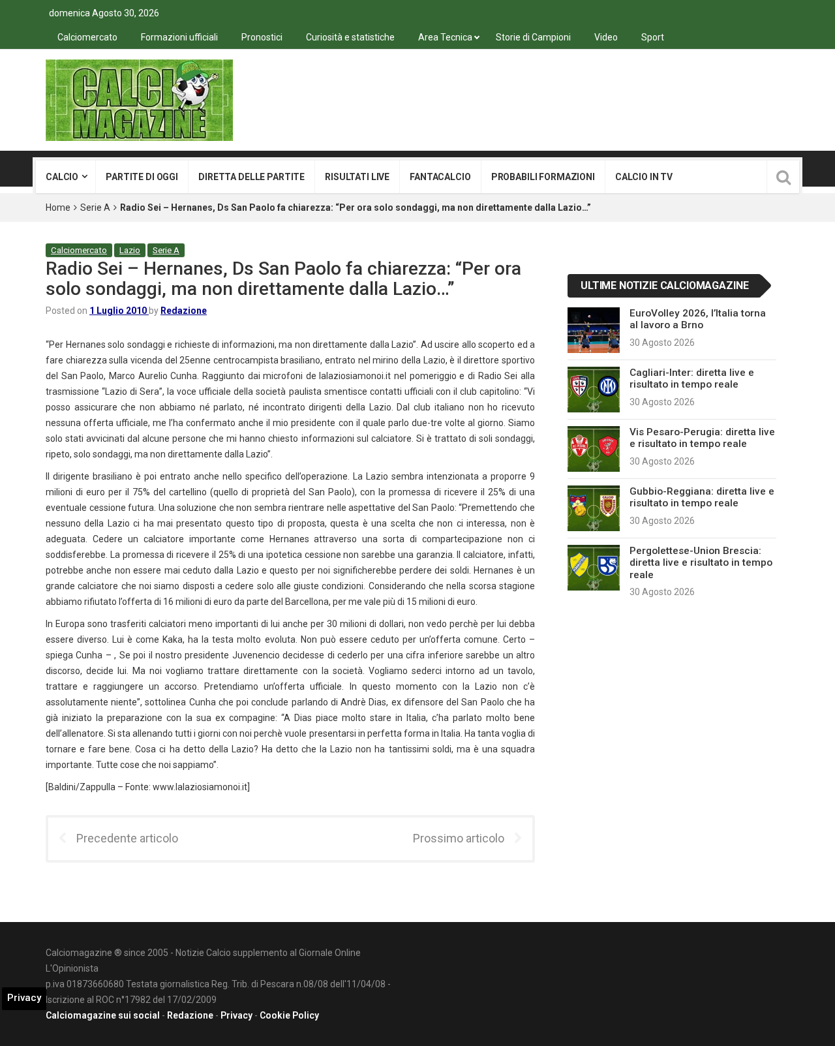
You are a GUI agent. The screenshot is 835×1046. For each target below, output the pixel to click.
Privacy (236, 1015)
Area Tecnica (445, 37)
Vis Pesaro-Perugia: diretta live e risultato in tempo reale (702, 438)
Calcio (62, 177)
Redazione (183, 310)
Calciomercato (87, 37)
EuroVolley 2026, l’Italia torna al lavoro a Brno (698, 319)
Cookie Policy (289, 1015)
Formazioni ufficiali (179, 37)
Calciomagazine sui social (103, 1015)
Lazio (129, 250)
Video (606, 37)
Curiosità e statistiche (350, 37)
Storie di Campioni (533, 37)
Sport (652, 37)
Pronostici (261, 37)
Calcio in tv (644, 177)
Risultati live (357, 177)
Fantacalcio (440, 177)
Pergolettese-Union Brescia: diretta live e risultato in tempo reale (701, 563)
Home (58, 207)
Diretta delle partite (251, 177)
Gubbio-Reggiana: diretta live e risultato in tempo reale (702, 497)
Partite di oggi (142, 177)
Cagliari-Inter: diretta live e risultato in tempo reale (692, 378)
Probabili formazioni (543, 177)
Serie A (95, 207)
